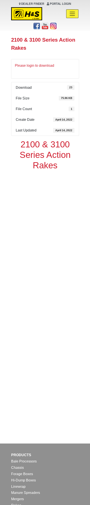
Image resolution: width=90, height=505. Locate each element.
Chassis (17, 467)
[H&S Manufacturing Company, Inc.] (26, 13)
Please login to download (34, 65)
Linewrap (18, 486)
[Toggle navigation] (72, 13)
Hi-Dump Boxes (23, 480)
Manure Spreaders (25, 493)
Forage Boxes (22, 474)
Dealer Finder (32, 3)
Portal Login (60, 3)
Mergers (17, 499)
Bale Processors (24, 461)
